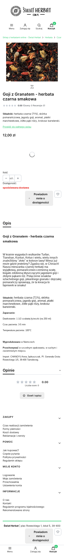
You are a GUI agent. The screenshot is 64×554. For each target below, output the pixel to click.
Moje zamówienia (12, 478)
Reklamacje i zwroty (14, 435)
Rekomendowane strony (16, 510)
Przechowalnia (11, 481)
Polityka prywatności (14, 457)
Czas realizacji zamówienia (18, 425)
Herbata (49, 37)
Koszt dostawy (11, 432)
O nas (6, 499)
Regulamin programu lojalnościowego (23, 506)
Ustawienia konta (12, 485)
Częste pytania (11, 453)
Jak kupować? (11, 450)
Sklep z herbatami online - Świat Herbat (22, 37)
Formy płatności (11, 428)
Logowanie (9, 475)
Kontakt (7, 503)
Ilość (5, 172)
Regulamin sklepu (12, 460)
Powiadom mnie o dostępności (40, 198)
